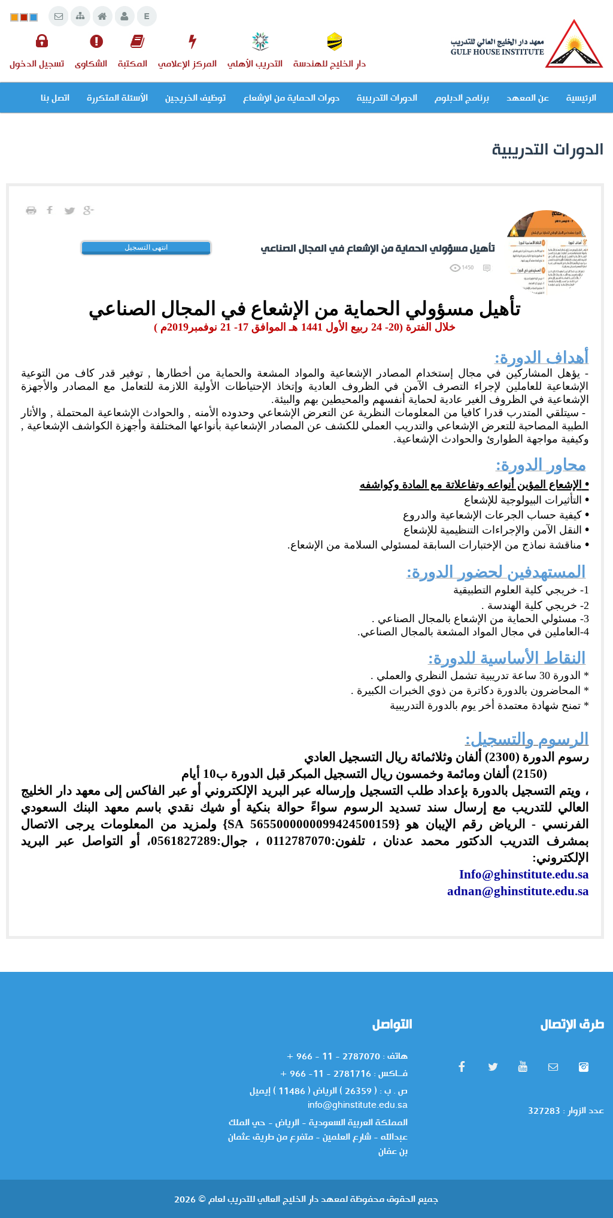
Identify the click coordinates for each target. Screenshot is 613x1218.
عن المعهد (527, 97)
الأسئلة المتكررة (117, 97)
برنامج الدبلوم (462, 97)
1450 (468, 267)
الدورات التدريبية (387, 97)
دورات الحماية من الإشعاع (291, 97)
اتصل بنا (55, 97)
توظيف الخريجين (195, 97)
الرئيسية (581, 97)
